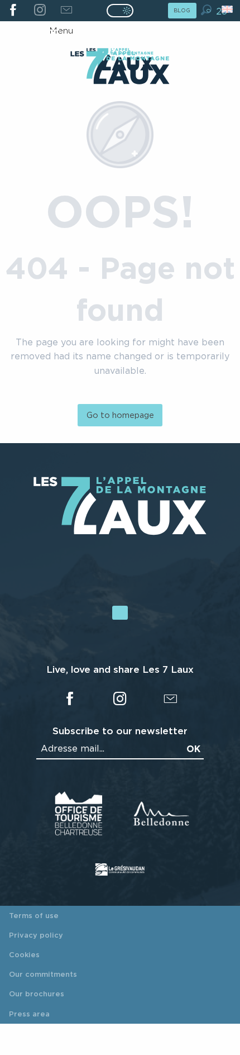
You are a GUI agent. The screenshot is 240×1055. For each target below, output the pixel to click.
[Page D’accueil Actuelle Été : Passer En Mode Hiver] (120, 10)
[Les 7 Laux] (120, 532)
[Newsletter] (66, 10)
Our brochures (36, 993)
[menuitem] (119, 69)
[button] (206, 10)
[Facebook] (13, 10)
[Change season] (124, 10)
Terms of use (34, 915)
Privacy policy (36, 935)
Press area (29, 1014)
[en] (228, 9)
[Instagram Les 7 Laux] (39, 10)
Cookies (24, 954)
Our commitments (43, 974)
